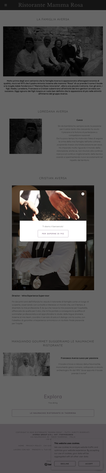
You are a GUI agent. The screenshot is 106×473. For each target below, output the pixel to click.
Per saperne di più (53, 233)
